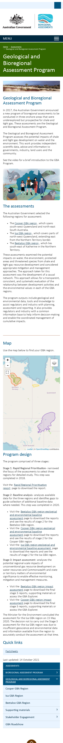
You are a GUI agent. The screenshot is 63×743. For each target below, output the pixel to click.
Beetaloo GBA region (27, 243)
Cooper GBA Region (17, 688)
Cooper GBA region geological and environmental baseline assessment (32, 531)
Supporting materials (18, 710)
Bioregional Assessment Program (24, 672)
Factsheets (12, 651)
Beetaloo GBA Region (18, 703)
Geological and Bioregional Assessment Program (28, 680)
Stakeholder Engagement (20, 717)
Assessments (16, 47)
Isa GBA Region (14, 695)
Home (5, 47)
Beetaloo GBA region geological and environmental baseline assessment (33, 515)
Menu (7, 38)
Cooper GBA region (26, 223)
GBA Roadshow (14, 724)
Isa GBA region (23, 233)
